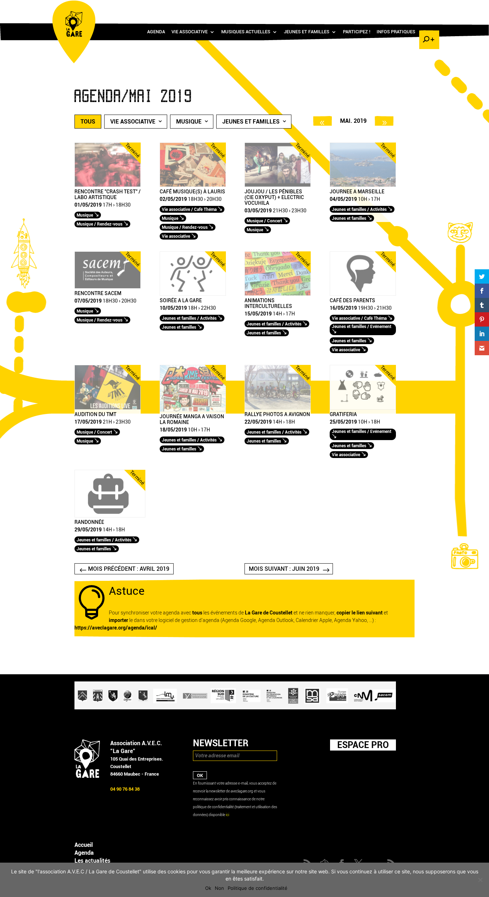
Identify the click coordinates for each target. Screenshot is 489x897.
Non (219, 888)
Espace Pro (363, 744)
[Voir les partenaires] (235, 708)
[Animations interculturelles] (278, 294)
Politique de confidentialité (257, 888)
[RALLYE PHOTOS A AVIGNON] (278, 408)
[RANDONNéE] (109, 516)
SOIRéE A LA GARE (181, 301)
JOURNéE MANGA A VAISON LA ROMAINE (192, 419)
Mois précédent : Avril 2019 (128, 568)
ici (227, 815)
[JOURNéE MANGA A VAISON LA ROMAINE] (193, 410)
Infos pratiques (396, 31)
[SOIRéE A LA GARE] (193, 294)
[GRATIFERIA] (363, 408)
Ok (208, 888)
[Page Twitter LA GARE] (407, 7)
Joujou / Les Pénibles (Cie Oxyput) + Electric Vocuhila (274, 197)
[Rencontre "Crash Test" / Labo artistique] (107, 185)
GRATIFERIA (343, 415)
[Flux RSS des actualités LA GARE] (375, 7)
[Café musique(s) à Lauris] (193, 185)
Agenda (156, 31)
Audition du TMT (95, 415)
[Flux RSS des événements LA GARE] (428, 7)
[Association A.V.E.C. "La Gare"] (87, 776)
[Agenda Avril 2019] (322, 121)
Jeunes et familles (306, 31)
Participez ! (356, 31)
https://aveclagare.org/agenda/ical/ (115, 628)
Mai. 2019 (353, 120)
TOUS (88, 121)
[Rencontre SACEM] (107, 287)
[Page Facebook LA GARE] (396, 7)
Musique (189, 121)
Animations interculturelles (268, 303)
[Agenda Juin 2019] (384, 121)
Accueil (83, 844)
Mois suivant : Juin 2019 (284, 568)
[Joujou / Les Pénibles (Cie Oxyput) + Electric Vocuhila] (278, 185)
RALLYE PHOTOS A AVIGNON (277, 415)
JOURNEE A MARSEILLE (357, 192)
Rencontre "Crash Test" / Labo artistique (107, 195)
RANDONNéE (89, 522)
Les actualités (92, 860)
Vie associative (189, 31)
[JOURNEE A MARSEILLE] (363, 185)
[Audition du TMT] (107, 408)
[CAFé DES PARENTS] (363, 294)
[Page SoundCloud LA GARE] (386, 7)
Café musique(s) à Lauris (192, 192)
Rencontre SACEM (97, 293)
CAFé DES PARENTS (352, 301)
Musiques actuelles (245, 31)
